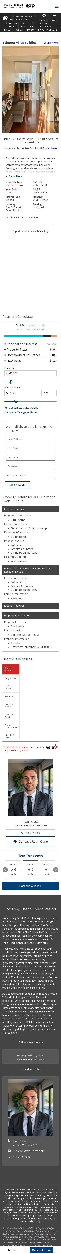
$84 (54, 355)
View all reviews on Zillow (30, 1059)
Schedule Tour (41, 1250)
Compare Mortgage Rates (20, 412)
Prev (5, 870)
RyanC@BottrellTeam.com (29, 1151)
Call (13, 1250)
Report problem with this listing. (30, 231)
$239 (53, 361)
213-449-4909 (32, 832)
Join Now (15, 484)
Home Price (10, 367)
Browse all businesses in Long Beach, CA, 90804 (15, 748)
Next (55, 870)
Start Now (49, 148)
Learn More (51, 42)
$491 (53, 349)
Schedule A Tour (29, 886)
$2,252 (52, 344)
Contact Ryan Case (33, 841)
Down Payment (12, 387)
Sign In (44, 427)
